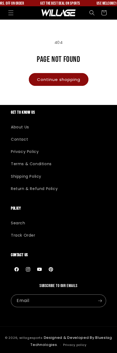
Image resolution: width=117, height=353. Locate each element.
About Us (20, 127)
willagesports (31, 338)
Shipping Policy (26, 176)
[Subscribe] (100, 300)
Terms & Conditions (31, 164)
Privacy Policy (25, 151)
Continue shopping (58, 79)
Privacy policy (75, 345)
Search (18, 223)
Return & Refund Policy (34, 188)
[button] (11, 13)
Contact (19, 139)
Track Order (23, 235)
